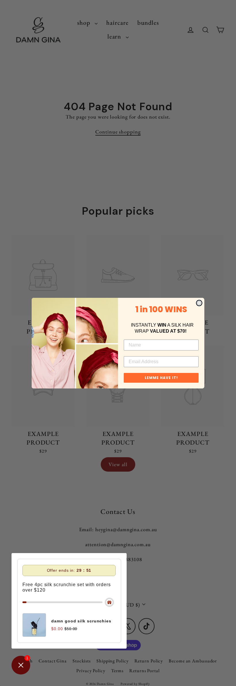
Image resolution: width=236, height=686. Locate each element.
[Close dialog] (199, 303)
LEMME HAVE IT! (161, 377)
